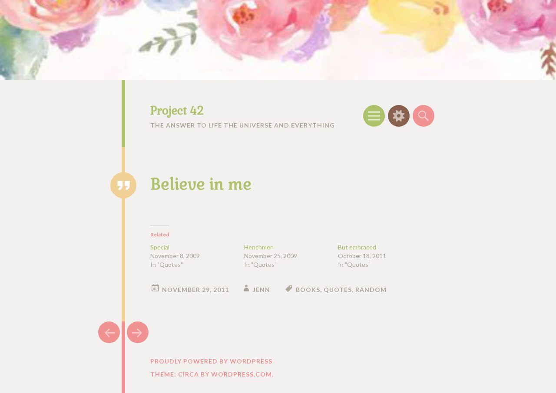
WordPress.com (241, 374)
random (371, 289)
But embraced (357, 247)
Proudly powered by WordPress (211, 361)
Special (159, 247)
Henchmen (259, 247)
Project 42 (177, 110)
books (308, 289)
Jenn (261, 289)
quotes (338, 289)
